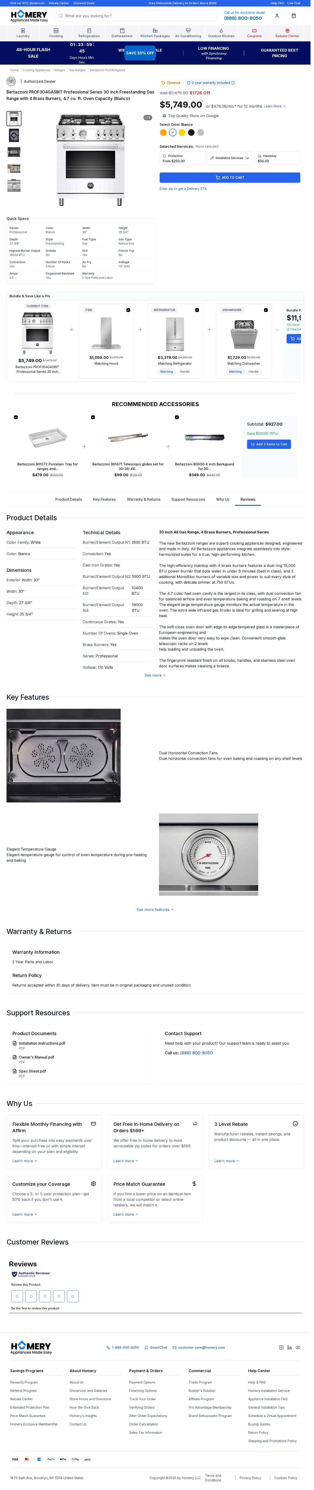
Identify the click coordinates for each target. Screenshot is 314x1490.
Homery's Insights (83, 1416)
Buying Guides (259, 1424)
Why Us (222, 499)
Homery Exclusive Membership (34, 1424)
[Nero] (191, 132)
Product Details (68, 499)
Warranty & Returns (143, 499)
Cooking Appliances (36, 70)
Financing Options (143, 1391)
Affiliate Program (201, 1399)
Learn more (22, 1161)
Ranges (60, 70)
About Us (77, 1382)
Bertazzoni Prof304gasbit (107, 70)
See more (153, 675)
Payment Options (142, 1382)
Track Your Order (142, 1399)
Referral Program (23, 1391)
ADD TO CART (233, 177)
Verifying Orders (142, 1407)
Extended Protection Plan (29, 1407)
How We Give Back (84, 1407)
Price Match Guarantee (27, 1416)
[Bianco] (172, 132)
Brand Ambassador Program (210, 1416)
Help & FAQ (257, 1382)
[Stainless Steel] (200, 132)
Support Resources (188, 499)
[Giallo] (182, 132)
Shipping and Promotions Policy (272, 1441)
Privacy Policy (250, 1478)
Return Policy (258, 1432)
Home (14, 70)
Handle (185, 371)
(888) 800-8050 (196, 1052)
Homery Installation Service (269, 1391)
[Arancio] (163, 132)
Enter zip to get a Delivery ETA (183, 189)
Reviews (248, 499)
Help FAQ (277, 3)
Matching (166, 371)
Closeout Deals (84, 3)
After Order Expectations (148, 1416)
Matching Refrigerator (175, 363)
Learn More (273, 106)
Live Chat (294, 3)
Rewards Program (24, 1382)
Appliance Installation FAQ (268, 1399)
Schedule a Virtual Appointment (272, 1416)
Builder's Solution (202, 1391)
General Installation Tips (266, 1407)
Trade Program (200, 1382)
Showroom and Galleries (88, 1391)
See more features (152, 909)
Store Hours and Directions (90, 1399)
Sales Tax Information (145, 1432)
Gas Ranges (77, 70)
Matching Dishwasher (244, 363)
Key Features (104, 499)
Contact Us (78, 1424)
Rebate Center (59, 3)
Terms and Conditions (213, 1477)
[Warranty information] (233, 83)
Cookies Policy (285, 1478)
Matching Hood (106, 363)
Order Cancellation (143, 1424)
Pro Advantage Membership (210, 1407)
